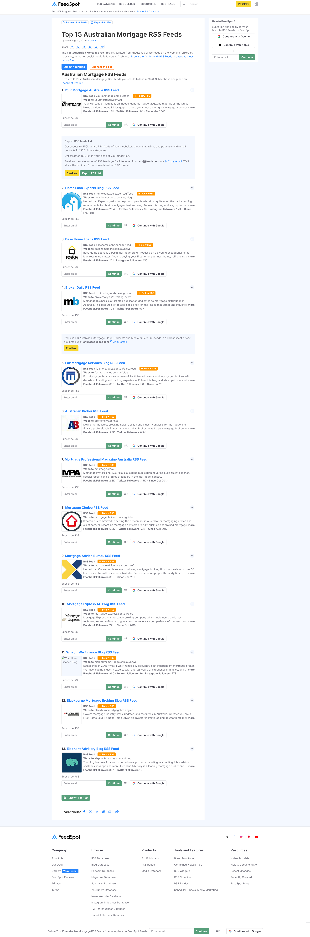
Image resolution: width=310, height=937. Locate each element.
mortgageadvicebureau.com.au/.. (115, 565)
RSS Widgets (182, 870)
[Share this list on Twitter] (78, 47)
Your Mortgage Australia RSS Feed (92, 90)
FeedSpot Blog (240, 883)
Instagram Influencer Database (110, 902)
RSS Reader (168, 3)
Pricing (243, 4)
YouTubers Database (104, 890)
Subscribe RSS (70, 118)
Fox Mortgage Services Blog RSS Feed (95, 363)
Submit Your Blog (74, 66)
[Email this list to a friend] (96, 47)
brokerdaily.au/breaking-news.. (115, 293)
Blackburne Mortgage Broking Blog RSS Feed (102, 700)
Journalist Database (103, 883)
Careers (64, 870)
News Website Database (106, 896)
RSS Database (100, 858)
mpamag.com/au (105, 469)
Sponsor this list (102, 66)
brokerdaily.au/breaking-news (113, 297)
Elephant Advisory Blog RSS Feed (93, 749)
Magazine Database (103, 877)
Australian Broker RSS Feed (86, 411)
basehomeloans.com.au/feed (113, 244)
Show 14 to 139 (78, 797)
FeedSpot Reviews (63, 877)
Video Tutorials (240, 858)
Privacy (56, 883)
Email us (72, 173)
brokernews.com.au (107, 420)
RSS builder (127, 3)
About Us (57, 858)
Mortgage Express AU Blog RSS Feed (96, 604)
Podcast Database (102, 870)
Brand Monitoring (184, 858)
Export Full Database (148, 11)
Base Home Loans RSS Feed (87, 239)
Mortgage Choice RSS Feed (86, 508)
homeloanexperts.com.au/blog (113, 197)
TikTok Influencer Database (108, 915)
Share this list (71, 812)
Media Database (151, 870)
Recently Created (241, 877)
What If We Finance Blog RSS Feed (93, 652)
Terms (55, 890)
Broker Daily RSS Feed (82, 287)
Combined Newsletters (188, 864)
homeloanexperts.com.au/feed (114, 193)
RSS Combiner (148, 3)
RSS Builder (181, 883)
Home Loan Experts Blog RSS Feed (92, 188)
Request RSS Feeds (76, 22)
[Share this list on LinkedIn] (84, 47)
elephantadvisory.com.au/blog (113, 758)
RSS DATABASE (106, 3)
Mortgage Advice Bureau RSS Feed (92, 556)
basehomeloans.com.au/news (112, 248)
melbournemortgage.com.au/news (115, 661)
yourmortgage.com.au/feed (112, 95)
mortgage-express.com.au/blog (114, 613)
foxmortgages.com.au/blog (111, 372)
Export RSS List (102, 22)
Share (65, 46)
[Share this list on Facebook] (72, 47)
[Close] (308, 925)
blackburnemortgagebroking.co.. (115, 710)
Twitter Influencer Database (108, 908)
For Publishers (150, 858)
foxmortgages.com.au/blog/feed (116, 368)
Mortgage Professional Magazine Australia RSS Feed (106, 459)
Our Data (57, 864)
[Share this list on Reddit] (90, 47)
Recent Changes (241, 870)
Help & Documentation (244, 864)
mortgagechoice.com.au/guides (114, 517)
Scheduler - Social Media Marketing (196, 890)
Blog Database (100, 864)
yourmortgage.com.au (108, 99)
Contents (93, 40)
